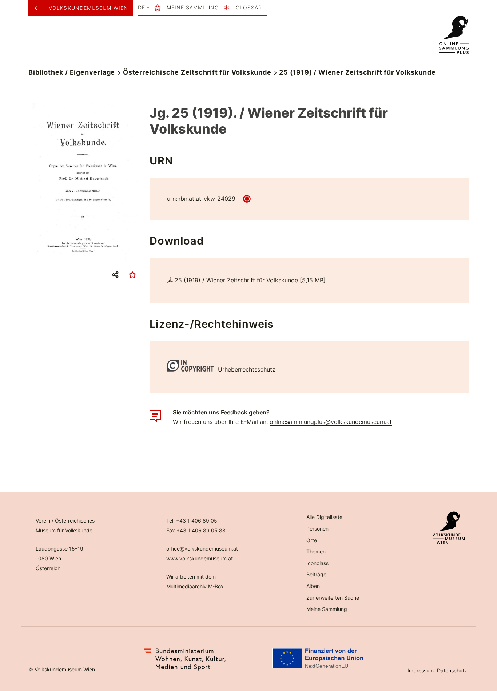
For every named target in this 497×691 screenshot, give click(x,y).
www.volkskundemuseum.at (199, 558)
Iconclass (317, 563)
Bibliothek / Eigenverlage (71, 72)
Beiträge (316, 574)
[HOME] (454, 35)
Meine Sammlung (326, 609)
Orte (311, 540)
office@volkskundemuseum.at (202, 548)
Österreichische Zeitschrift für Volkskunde (197, 72)
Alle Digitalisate (324, 517)
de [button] (141, 8)
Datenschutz (452, 670)
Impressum (420, 670)
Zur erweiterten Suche (332, 598)
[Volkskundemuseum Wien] (38, 8)
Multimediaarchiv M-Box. (195, 586)
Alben (313, 586)
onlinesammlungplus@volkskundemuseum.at (331, 421)
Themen (316, 551)
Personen (317, 528)
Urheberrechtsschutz (246, 369)
